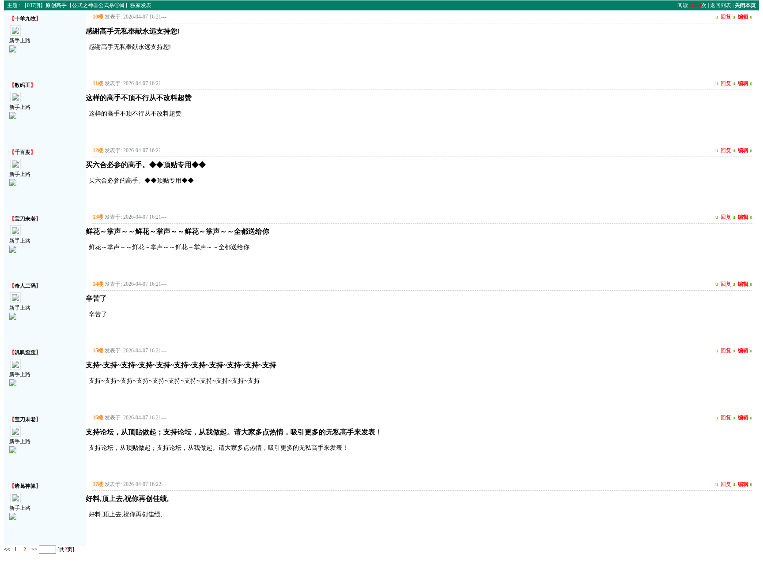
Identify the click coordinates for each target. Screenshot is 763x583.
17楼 (98, 484)
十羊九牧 (25, 18)
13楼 (98, 217)
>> (34, 549)
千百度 (22, 152)
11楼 (98, 83)
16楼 (98, 418)
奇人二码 (25, 286)
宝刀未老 (25, 219)
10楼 (98, 17)
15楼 (98, 351)
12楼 (98, 150)
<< (7, 549)
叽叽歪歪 (25, 352)
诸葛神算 (25, 486)
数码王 (22, 85)
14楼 (98, 284)
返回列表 (720, 5)
